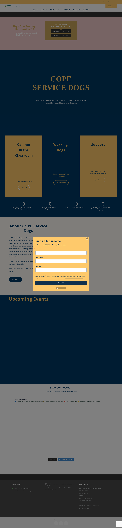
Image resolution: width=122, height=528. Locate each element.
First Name (39, 257)
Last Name (39, 266)
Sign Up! (61, 283)
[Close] (87, 238)
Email (37, 248)
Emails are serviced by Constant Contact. (74, 277)
